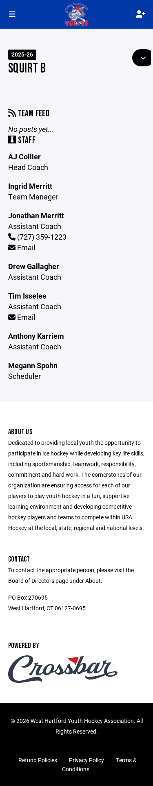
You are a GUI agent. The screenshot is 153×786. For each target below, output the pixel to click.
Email (25, 247)
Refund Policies (37, 760)
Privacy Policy (86, 760)
